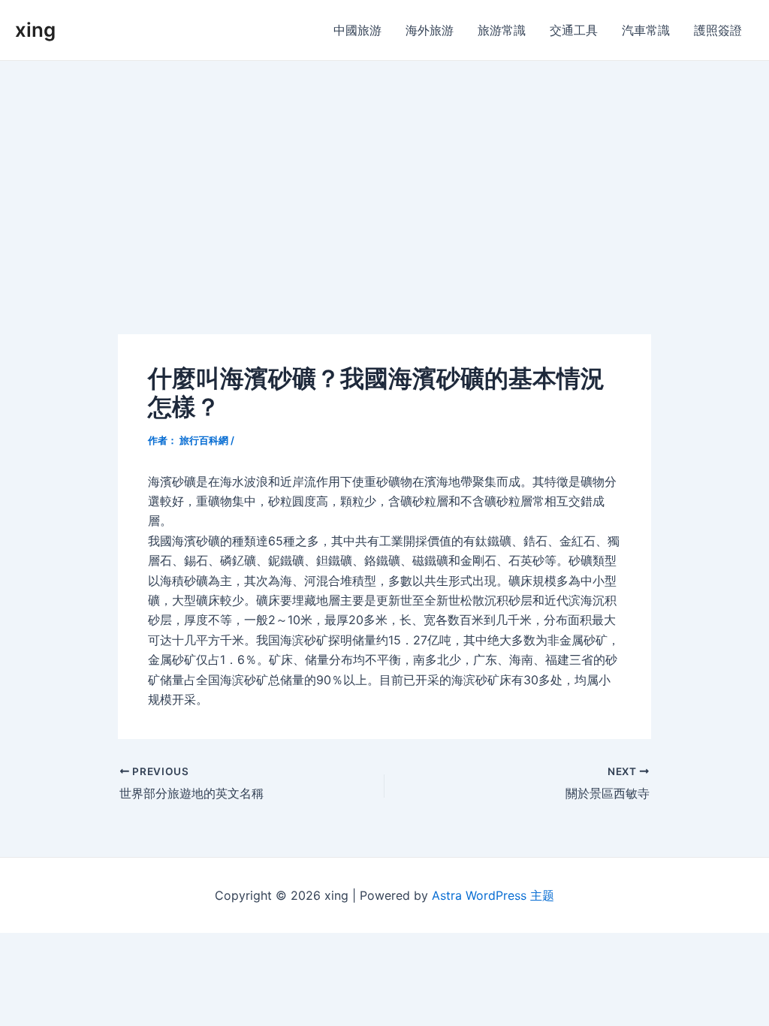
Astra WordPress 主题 (493, 895)
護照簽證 (718, 30)
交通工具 (574, 30)
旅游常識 (502, 30)
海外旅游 (430, 30)
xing (35, 29)
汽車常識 (646, 30)
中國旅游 (357, 30)
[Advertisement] (384, 173)
